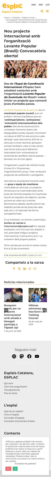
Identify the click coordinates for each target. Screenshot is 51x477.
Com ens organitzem (15, 386)
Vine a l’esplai (11, 414)
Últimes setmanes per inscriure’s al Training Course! (38, 295)
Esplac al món (35, 255)
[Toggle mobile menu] (47, 11)
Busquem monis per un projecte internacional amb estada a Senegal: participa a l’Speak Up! (13, 295)
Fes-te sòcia (10, 393)
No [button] (8, 469)
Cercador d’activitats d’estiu (19, 421)
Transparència (12, 390)
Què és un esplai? (13, 411)
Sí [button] (15, 469)
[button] (6, 310)
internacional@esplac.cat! (19, 226)
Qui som (8, 383)
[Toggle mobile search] (42, 11)
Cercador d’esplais (14, 418)
